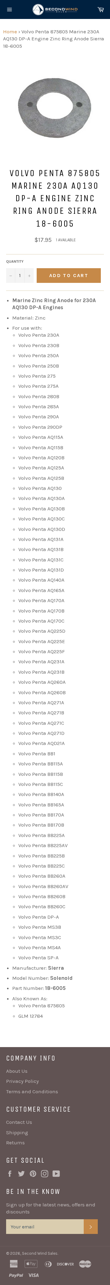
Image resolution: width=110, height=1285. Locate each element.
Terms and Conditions (32, 1091)
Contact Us (19, 1122)
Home (10, 31)
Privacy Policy (22, 1081)
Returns (15, 1142)
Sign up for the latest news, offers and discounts (50, 1208)
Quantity (15, 261)
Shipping (17, 1132)
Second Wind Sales (39, 1253)
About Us (17, 1071)
